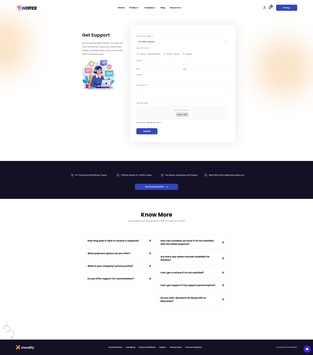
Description (142, 85)
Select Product (143, 48)
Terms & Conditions (193, 347)
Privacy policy (175, 347)
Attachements (142, 103)
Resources (175, 7)
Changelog (130, 347)
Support (162, 347)
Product (133, 7)
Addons (189, 54)
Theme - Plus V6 (173, 54)
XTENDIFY (293, 347)
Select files (182, 114)
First (138, 69)
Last (184, 69)
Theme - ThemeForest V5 (150, 54)
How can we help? (145, 36)
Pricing (286, 7)
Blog (163, 7)
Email (140, 75)
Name (140, 60)
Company (149, 7)
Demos (121, 7)
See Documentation (154, 186)
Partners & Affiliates (147, 347)
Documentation (115, 347)
